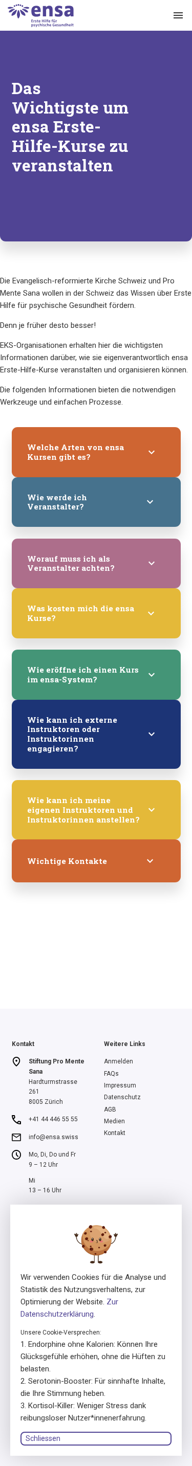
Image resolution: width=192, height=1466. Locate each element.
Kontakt (114, 1133)
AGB (110, 1109)
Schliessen (43, 1438)
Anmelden (118, 1061)
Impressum (120, 1085)
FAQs (111, 1073)
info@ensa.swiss (53, 1137)
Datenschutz (122, 1097)
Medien (114, 1121)
